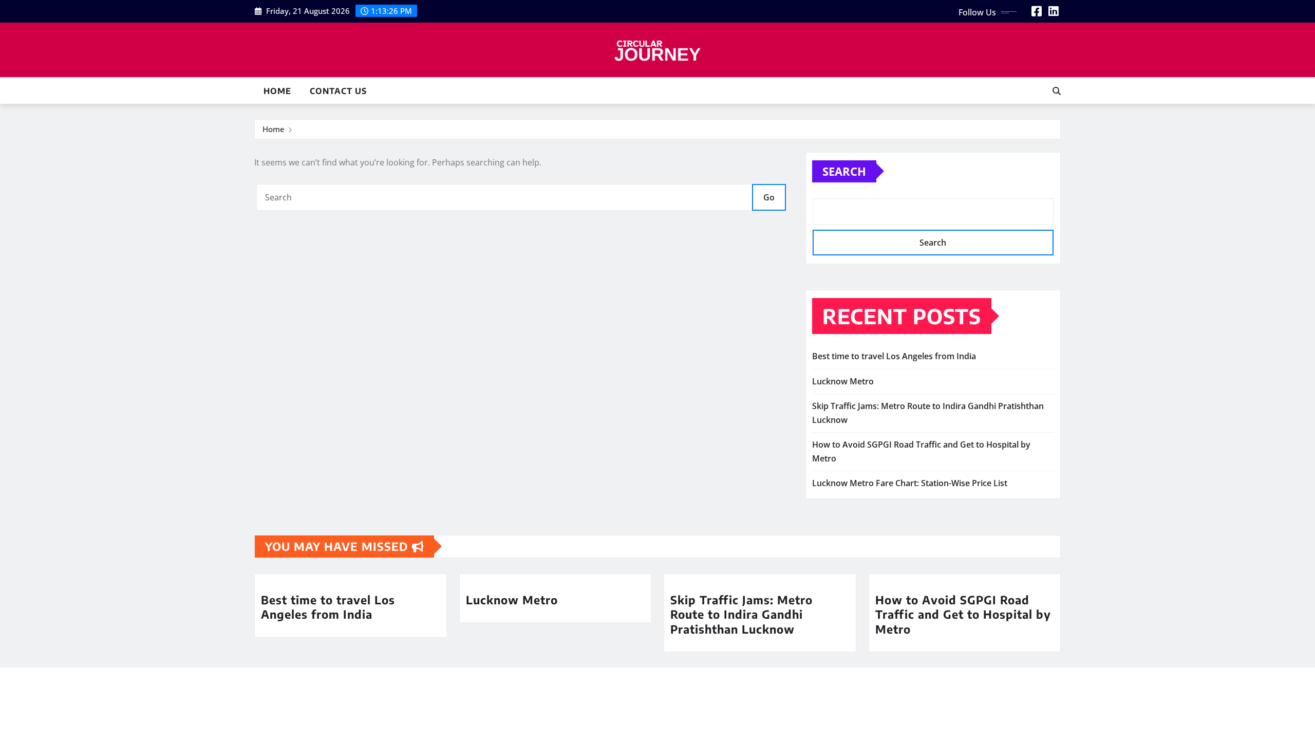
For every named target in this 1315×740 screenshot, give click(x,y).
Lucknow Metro (843, 381)
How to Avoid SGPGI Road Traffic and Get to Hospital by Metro (963, 614)
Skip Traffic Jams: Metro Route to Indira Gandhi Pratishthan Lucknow (741, 614)
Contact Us (338, 91)
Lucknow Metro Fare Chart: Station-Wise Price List (909, 483)
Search (844, 171)
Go (769, 197)
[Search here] (1057, 91)
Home (277, 91)
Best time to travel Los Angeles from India (894, 356)
